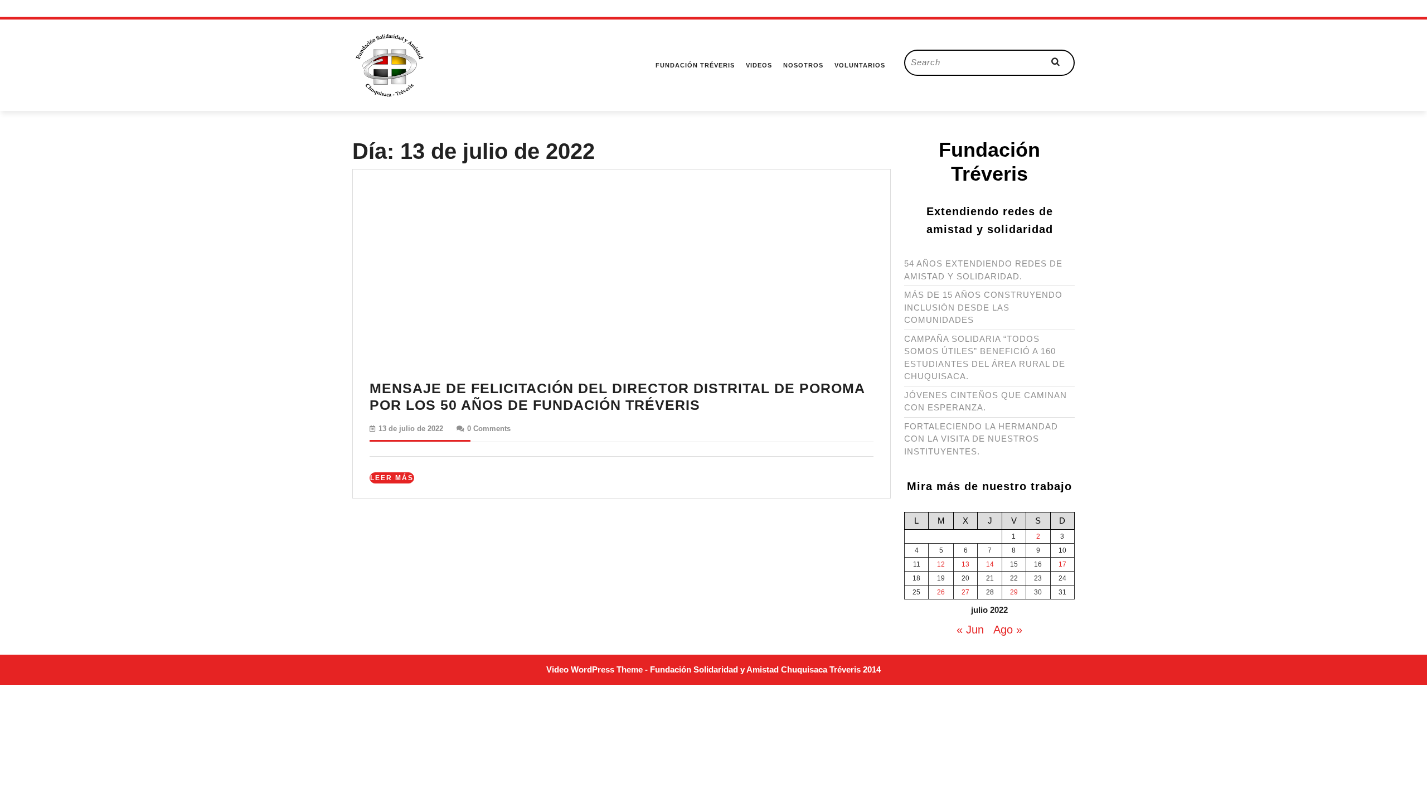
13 (965, 564)
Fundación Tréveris (695, 65)
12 (941, 564)
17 (1062, 564)
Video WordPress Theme (594, 669)
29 (1014, 592)
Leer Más (392, 478)
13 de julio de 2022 (410, 428)
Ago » (1007, 629)
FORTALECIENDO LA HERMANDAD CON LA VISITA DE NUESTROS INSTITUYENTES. (981, 439)
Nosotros (803, 65)
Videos (759, 65)
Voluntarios (859, 65)
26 (941, 592)
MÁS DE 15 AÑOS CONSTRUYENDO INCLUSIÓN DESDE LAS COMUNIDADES (983, 307)
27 (965, 592)
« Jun (970, 629)
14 (990, 564)
